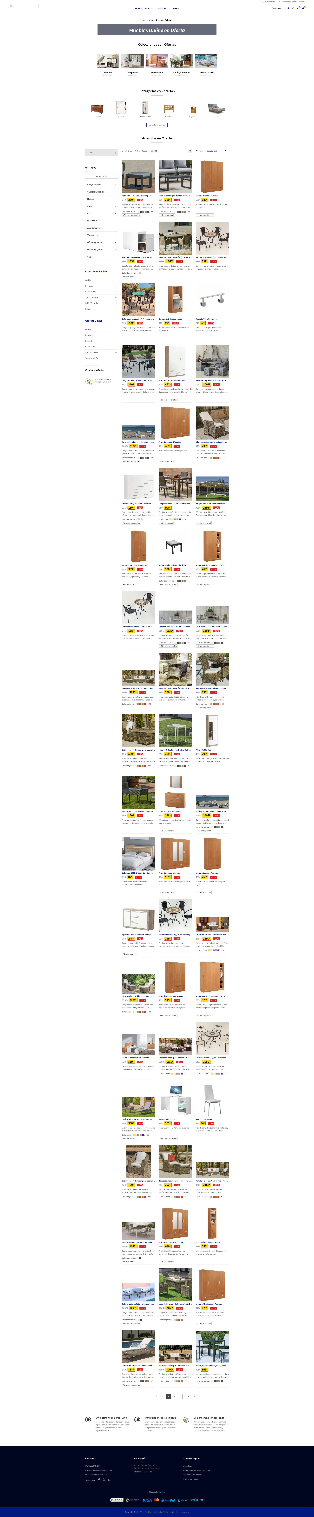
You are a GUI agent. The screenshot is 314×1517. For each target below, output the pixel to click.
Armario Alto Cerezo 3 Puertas (172, 996)
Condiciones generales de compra (197, 1470)
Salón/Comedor (91, 303)
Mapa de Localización (143, 1471)
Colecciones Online (96, 271)
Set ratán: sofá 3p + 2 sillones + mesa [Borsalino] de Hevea (147, 688)
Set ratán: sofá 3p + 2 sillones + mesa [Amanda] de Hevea (183, 1365)
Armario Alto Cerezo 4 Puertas (209, 1304)
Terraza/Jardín (91, 358)
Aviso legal (187, 1466)
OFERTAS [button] (162, 8)
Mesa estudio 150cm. (168, 1119)
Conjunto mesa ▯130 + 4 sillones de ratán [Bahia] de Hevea (184, 503)
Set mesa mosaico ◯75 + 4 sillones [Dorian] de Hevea (145, 319)
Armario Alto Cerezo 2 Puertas (135, 565)
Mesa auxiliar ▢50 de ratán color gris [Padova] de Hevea (146, 811)
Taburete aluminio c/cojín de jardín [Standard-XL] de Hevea (184, 565)
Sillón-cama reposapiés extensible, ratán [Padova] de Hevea (148, 1119)
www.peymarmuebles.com (96, 1474)
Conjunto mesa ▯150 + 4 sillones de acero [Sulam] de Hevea (147, 380)
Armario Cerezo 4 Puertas (170, 442)
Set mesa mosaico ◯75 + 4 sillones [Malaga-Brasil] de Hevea (184, 934)
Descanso (89, 286)
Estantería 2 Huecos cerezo (170, 319)
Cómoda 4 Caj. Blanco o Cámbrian (136, 503)
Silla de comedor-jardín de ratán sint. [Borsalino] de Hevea (221, 688)
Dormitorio (90, 346)
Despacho (89, 341)
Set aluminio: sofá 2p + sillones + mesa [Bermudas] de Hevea (148, 1304)
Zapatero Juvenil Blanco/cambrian (137, 257)
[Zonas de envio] (137, 1419)
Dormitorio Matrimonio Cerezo (135, 1057)
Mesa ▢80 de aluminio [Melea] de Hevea (212, 1365)
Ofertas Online (93, 320)
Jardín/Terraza (91, 297)
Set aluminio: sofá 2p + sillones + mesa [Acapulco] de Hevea (221, 626)
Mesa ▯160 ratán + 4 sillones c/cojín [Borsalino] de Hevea (183, 1304)
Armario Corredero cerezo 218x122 (210, 565)
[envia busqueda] (115, 152)
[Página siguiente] (188, 1396)
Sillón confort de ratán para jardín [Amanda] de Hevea (145, 1181)
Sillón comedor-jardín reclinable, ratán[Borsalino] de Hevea (221, 442)
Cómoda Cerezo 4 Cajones (170, 811)
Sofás (87, 309)
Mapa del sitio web (157, 1492)
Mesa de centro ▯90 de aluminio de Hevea (176, 195)
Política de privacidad (192, 1474)
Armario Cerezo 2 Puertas (207, 873)
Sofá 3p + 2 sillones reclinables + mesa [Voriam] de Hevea (220, 811)
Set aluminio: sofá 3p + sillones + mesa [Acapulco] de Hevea (184, 626)
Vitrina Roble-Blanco (205, 750)
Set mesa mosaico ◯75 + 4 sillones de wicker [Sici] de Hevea (221, 257)
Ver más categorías (157, 125)
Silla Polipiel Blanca (204, 1119)
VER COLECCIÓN (107, 74)
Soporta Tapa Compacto (206, 319)
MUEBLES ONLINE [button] (143, 8)
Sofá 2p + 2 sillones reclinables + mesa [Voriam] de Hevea (146, 442)
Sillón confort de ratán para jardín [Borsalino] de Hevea (146, 750)
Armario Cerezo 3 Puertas (207, 195)
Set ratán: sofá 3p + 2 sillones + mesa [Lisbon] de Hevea (219, 934)
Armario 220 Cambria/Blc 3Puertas (173, 380)
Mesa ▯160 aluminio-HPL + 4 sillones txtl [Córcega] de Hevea (147, 1242)
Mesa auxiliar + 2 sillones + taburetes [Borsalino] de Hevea (146, 996)
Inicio (151, 20)
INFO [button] (175, 8)
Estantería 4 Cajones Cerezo (208, 1242)
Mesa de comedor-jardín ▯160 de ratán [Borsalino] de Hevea (184, 688)
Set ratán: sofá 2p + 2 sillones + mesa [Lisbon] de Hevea (182, 1057)
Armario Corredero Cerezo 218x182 (211, 996)
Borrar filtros (101, 176)
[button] (293, 8)
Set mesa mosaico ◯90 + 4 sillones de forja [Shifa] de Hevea (221, 1057)
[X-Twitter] (104, 1479)
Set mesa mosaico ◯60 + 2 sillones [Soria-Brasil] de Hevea (147, 626)
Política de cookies (191, 1479)
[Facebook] (99, 1479)
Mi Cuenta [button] (277, 8)
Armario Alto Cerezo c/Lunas (171, 1242)
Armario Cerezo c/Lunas (169, 873)
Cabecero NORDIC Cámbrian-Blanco (137, 873)
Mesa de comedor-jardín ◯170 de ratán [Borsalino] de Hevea (185, 257)
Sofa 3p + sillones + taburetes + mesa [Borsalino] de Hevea (221, 1181)
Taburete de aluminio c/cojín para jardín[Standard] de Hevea (148, 195)
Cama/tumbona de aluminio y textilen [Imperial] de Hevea (147, 1365)
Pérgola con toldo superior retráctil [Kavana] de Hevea (219, 503)
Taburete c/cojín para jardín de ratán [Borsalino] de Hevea (184, 1181)
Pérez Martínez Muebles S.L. (151, 1512)
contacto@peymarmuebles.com (292, 1)
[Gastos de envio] (88, 1419)
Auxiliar (88, 280)
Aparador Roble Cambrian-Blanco (136, 934)
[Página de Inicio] (24, 8)
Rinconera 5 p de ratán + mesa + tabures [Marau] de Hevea (220, 380)
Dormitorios (90, 291)
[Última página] (194, 1396)
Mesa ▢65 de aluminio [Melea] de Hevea (175, 750)
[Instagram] (109, 1479)
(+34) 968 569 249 (268, 1)
